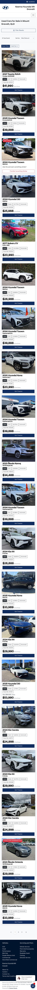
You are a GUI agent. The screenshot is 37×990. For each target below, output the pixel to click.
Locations (32, 2)
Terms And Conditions (9, 976)
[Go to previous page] (11, 932)
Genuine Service (25, 957)
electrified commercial (9, 960)
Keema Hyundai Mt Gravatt (25, 8)
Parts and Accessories (27, 949)
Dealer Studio (13, 988)
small (4, 949)
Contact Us (5, 974)
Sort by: (18, 38)
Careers (4, 972)
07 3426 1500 (8, 15)
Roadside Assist (25, 953)
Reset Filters (5, 46)
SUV (3, 947)
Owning (22, 955)
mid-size (5, 953)
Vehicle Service (25, 947)
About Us (5, 969)
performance (6, 951)
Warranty (23, 951)
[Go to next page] (26, 932)
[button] (33, 15)
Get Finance (18, 90)
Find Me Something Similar (18, 171)
